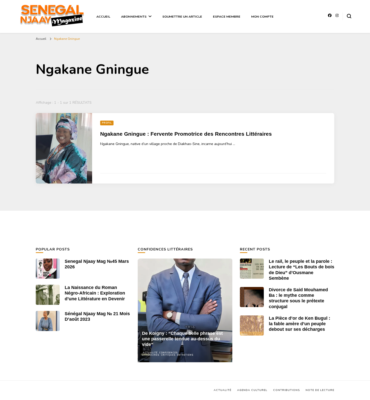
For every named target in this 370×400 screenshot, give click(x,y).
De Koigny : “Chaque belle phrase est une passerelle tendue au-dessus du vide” (182, 339)
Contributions (286, 390)
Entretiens (185, 354)
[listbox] (185, 310)
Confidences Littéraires (160, 353)
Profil (107, 122)
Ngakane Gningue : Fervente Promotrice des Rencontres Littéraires (186, 134)
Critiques (168, 354)
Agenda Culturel (252, 390)
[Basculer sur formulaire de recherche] (349, 16)
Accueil (103, 16)
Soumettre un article (182, 16)
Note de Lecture (320, 390)
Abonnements (133, 16)
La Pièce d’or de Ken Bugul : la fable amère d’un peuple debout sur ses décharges (299, 324)
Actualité (150, 352)
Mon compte (262, 16)
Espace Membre (226, 16)
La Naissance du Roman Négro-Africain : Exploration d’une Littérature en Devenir (95, 293)
